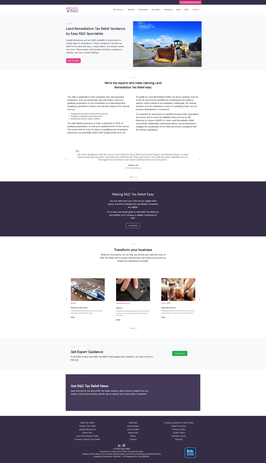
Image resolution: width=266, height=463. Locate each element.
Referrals (131, 9)
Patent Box (87, 433)
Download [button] (133, 225)
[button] (129, 177)
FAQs (186, 9)
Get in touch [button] (73, 61)
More (73, 317)
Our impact (155, 9)
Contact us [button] (180, 353)
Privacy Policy (178, 429)
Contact (195, 9)
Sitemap (179, 439)
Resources (168, 9)
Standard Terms (178, 436)
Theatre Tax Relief (87, 426)
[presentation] (66, 159)
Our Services (118, 9)
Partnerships (143, 9)
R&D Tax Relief (87, 423)
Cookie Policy (179, 433)
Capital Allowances (87, 429)
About (178, 9)
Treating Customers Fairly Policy (179, 423)
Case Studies (133, 429)
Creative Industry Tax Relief (87, 439)
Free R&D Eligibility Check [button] (190, 2)
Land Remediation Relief (87, 436)
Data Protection (179, 426)
